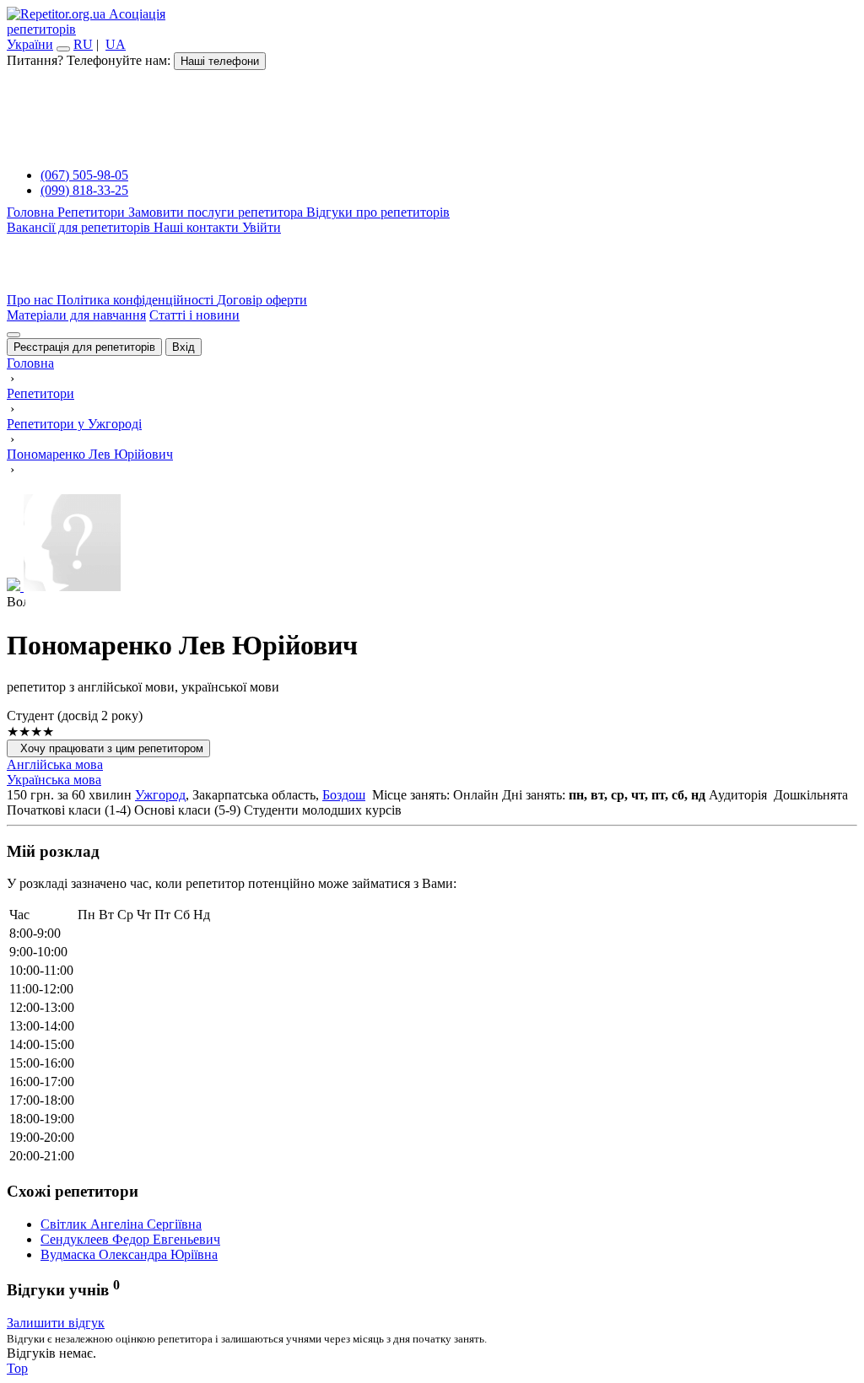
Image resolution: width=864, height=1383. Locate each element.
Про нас (32, 300)
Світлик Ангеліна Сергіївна (121, 1224)
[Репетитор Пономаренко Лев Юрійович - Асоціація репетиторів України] (432, 544)
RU (83, 44)
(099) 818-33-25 (84, 190)
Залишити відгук (56, 1323)
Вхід (183, 347)
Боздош (343, 795)
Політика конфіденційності (137, 300)
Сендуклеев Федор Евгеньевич (130, 1239)
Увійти (261, 227)
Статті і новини (194, 315)
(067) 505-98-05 (84, 175)
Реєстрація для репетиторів (84, 347)
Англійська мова (55, 764)
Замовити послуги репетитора (217, 212)
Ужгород (160, 795)
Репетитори (92, 212)
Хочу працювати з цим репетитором (108, 748)
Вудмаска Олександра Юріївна (129, 1254)
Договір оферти (262, 300)
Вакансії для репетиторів (80, 227)
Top (17, 1368)
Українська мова (54, 779)
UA (115, 44)
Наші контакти (198, 227)
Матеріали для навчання (76, 315)
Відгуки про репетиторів (378, 212)
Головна (32, 212)
